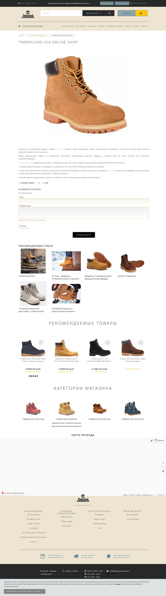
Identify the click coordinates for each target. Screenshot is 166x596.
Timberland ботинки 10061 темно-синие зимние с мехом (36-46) (33, 361)
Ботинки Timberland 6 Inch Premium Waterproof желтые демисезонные (66, 361)
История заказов (133, 519)
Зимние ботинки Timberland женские (66, 423)
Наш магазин (81, 26)
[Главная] (21, 35)
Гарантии (101, 26)
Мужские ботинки (25, 163)
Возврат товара (66, 521)
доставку (110, 171)
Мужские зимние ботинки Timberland (66, 426)
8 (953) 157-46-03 (71, 571)
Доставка (92, 26)
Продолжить (84, 235)
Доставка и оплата (33, 519)
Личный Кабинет (132, 514)
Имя (21, 197)
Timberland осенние (133, 419)
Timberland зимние (66, 419)
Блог (99, 528)
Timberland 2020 (27, 276)
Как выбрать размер (114, 26)
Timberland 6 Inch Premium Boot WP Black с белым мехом (100, 361)
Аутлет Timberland (127, 276)
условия (117, 584)
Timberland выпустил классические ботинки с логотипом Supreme (63, 311)
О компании (33, 528)
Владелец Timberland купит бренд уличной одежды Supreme (98, 279)
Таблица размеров (99, 523)
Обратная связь (66, 517)
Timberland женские (33, 419)
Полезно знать (68, 26)
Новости (127, 26)
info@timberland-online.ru (119, 571)
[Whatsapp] (108, 574)
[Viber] (113, 574)
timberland (60, 149)
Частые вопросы (33, 514)
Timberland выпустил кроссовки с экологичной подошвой (31, 311)
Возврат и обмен (33, 523)
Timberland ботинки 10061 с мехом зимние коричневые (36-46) (133, 361)
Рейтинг (23, 226)
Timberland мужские (99, 419)
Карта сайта (66, 526)
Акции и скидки (99, 519)
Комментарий (25, 206)
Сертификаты (99, 514)
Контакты (144, 26)
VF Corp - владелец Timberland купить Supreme (65, 277)
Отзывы (136, 26)
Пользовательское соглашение (33, 533)
